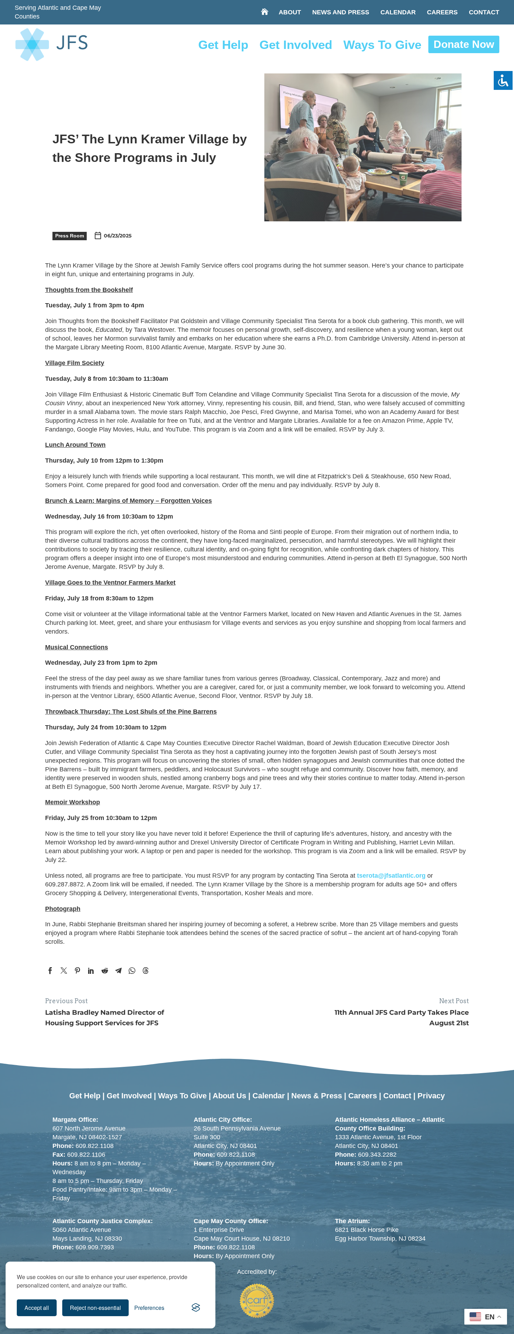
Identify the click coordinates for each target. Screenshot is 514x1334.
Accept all (36, 1308)
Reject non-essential (95, 1308)
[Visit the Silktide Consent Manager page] (195, 1307)
